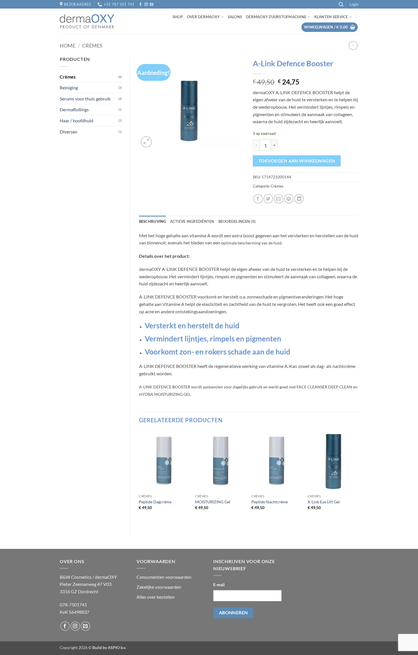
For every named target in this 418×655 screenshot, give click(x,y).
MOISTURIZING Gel (212, 501)
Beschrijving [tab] (152, 221)
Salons (235, 17)
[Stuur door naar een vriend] (278, 198)
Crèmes (92, 45)
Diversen (68, 131)
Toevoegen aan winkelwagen (296, 160)
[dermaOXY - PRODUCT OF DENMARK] (87, 21)
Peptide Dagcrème (155, 501)
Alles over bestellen (155, 597)
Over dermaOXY (203, 17)
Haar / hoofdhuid (76, 120)
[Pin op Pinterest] (288, 198)
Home (67, 45)
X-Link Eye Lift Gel (324, 501)
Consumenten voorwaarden (163, 577)
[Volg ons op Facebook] (140, 5)
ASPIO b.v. (117, 647)
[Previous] (139, 479)
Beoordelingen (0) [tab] (237, 221)
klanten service (331, 17)
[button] (341, 4)
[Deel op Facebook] (258, 198)
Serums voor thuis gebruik (85, 98)
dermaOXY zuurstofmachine (276, 17)
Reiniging (69, 87)
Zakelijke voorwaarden (158, 587)
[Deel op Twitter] (268, 198)
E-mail (220, 584)
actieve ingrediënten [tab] (192, 221)
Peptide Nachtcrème (269, 501)
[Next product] (353, 45)
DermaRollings (74, 109)
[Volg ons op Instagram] (146, 5)
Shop (178, 17)
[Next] (358, 479)
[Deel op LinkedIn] (299, 198)
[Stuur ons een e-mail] (151, 5)
